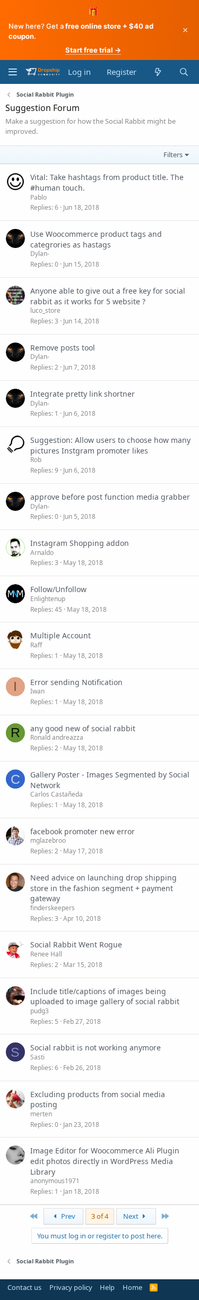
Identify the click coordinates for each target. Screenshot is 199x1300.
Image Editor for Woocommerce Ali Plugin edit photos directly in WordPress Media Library (104, 1160)
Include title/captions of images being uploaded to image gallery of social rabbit (104, 996)
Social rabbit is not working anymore (95, 1047)
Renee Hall (46, 954)
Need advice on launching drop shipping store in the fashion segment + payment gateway (103, 888)
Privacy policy (70, 1287)
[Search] (184, 72)
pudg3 (39, 1010)
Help (107, 1287)
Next (131, 1216)
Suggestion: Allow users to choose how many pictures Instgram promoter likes (110, 445)
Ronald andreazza (56, 737)
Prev (67, 1216)
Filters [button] (173, 154)
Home (132, 1287)
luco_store (45, 310)
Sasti (37, 1057)
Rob (35, 459)
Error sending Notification (76, 682)
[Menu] (12, 72)
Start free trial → (93, 50)
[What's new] (157, 72)
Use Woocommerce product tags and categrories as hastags (96, 239)
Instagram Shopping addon (79, 543)
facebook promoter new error (82, 831)
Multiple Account (60, 635)
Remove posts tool (62, 348)
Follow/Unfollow (58, 589)
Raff (36, 644)
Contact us (24, 1287)
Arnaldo (42, 552)
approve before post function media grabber (110, 497)
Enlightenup (47, 598)
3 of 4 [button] (99, 1216)
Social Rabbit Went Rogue (76, 944)
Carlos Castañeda (56, 794)
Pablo (38, 197)
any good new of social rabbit (82, 728)
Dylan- (39, 253)
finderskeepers (52, 907)
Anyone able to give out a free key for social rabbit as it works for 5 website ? (107, 296)
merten (41, 1113)
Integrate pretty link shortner (82, 394)
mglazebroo (48, 840)
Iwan (37, 691)
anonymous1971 (55, 1180)
